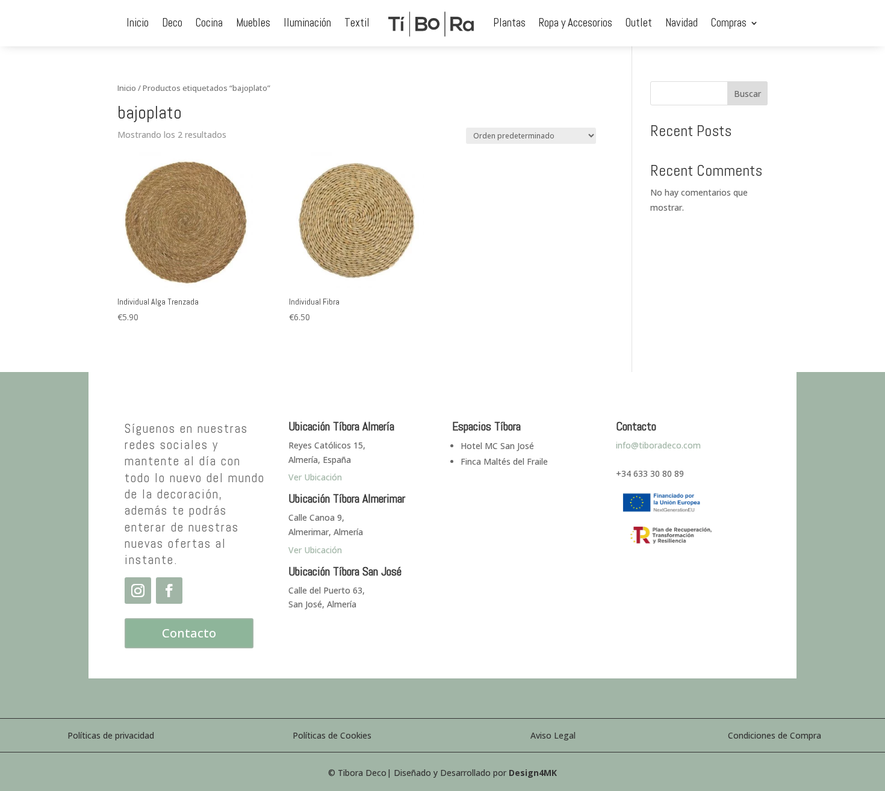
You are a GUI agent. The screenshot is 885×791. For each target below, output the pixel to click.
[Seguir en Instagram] (138, 590)
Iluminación (307, 22)
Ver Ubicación (315, 550)
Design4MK (533, 772)
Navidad (681, 22)
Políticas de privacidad (110, 735)
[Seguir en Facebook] (169, 590)
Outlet (639, 22)
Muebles (253, 22)
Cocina (209, 22)
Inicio (137, 22)
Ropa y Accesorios (575, 22)
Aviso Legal (553, 735)
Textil (357, 22)
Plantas (509, 22)
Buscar (747, 93)
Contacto (189, 633)
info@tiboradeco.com (658, 445)
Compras (729, 22)
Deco (172, 22)
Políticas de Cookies (332, 735)
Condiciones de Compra (774, 735)
